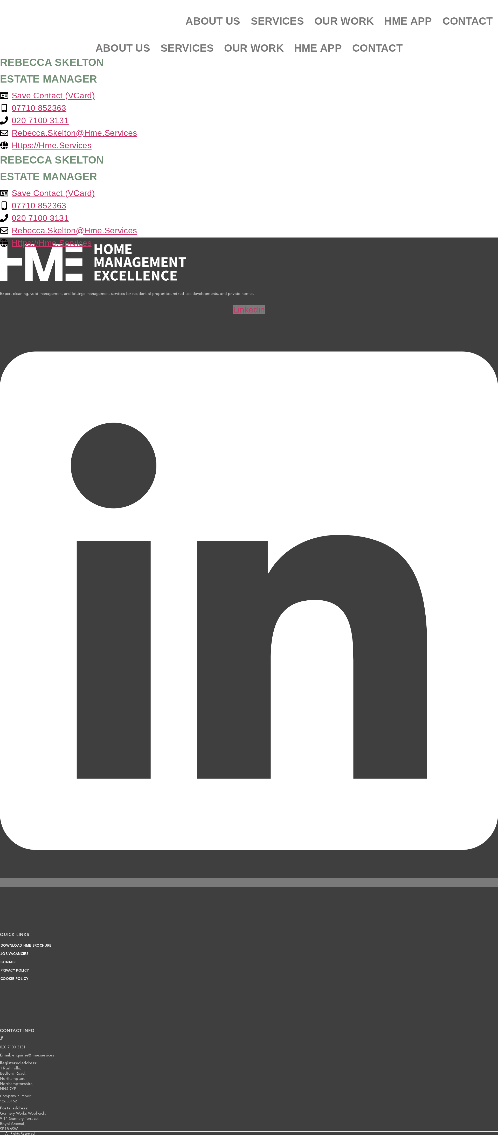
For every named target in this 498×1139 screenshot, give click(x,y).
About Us (212, 21)
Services (277, 21)
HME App (408, 21)
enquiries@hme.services (27, 1055)
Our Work (344, 21)
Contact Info (17, 1030)
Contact (467, 21)
